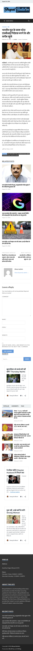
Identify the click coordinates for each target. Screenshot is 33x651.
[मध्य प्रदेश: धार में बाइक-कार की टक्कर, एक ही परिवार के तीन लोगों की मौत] (16, 231)
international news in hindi (10, 155)
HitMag (19, 649)
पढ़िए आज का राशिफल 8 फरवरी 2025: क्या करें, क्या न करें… (21, 425)
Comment (5, 296)
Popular (6, 406)
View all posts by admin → (21, 272)
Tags (22, 406)
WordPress (12, 649)
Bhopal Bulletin (16, 646)
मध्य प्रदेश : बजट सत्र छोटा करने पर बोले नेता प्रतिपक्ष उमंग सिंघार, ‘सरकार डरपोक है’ (22, 446)
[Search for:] (16, 359)
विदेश (8, 27)
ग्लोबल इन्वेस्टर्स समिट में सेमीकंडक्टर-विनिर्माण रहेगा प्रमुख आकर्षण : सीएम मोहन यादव (22, 456)
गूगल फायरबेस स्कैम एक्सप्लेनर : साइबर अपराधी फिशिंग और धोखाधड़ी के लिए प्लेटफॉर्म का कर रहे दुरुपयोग (15, 214)
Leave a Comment (22, 39)
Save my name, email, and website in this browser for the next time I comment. (16, 345)
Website (4, 335)
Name (4, 319)
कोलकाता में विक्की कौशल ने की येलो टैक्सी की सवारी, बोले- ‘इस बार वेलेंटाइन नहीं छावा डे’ (22, 436)
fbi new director (12, 153)
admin (15, 39)
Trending (4, 27)
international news (23, 153)
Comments (15, 406)
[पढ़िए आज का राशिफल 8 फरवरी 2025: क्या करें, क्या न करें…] (7, 425)
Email (4, 327)
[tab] (6, 406)
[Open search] (29, 21)
